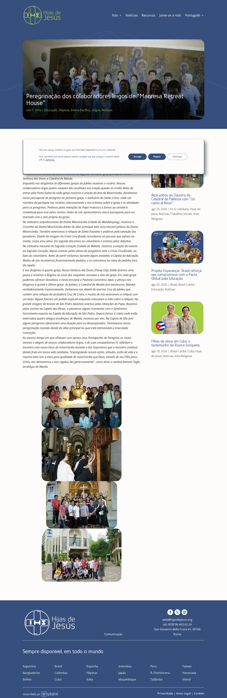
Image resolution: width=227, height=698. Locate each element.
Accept (137, 156)
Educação (50, 110)
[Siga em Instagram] (184, 612)
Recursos (148, 15)
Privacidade (165, 693)
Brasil (173, 285)
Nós (115, 15)
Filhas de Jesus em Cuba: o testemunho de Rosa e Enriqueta (175, 343)
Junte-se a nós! (170, 15)
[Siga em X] (177, 612)
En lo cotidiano (179, 209)
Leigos (96, 110)
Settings (177, 156)
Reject (156, 156)
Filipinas (64, 110)
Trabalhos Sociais (181, 214)
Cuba (191, 351)
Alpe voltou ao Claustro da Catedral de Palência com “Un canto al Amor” (173, 199)
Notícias (132, 15)
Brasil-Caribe (186, 285)
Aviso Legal (183, 693)
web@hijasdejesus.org (177, 620)
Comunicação (113, 634)
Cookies (199, 693)
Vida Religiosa (183, 356)
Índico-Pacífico (80, 110)
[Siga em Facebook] (170, 612)
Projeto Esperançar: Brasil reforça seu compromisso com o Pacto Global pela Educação (176, 274)
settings (50, 160)
